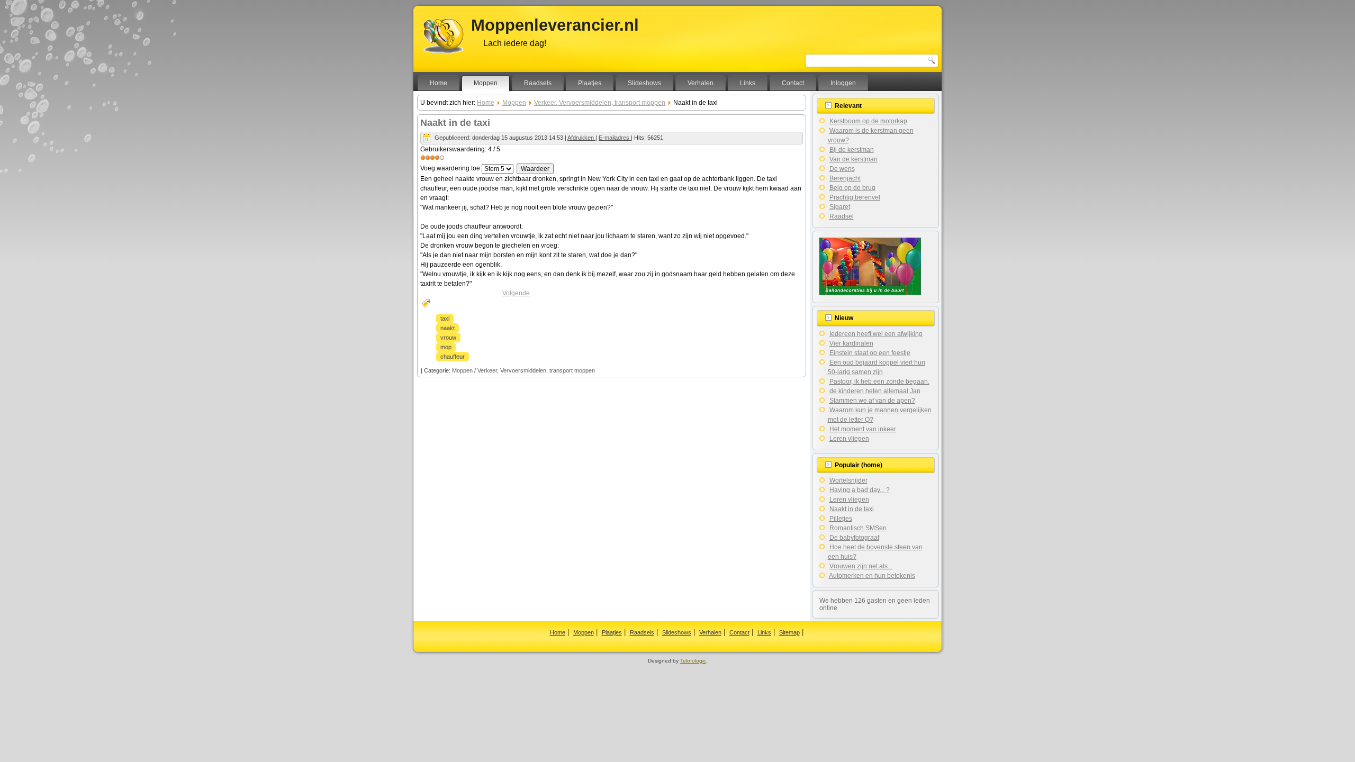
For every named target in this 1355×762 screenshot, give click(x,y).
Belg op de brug (852, 188)
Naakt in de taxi (455, 122)
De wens (842, 169)
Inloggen (843, 83)
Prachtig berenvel (854, 197)
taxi (444, 318)
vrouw (448, 337)
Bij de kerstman (851, 149)
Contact (793, 83)
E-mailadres (615, 137)
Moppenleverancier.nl (555, 25)
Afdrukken (581, 137)
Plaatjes (589, 83)
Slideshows (644, 83)
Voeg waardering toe (450, 168)
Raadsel (841, 216)
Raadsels (538, 83)
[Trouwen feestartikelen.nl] (870, 292)
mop (445, 347)
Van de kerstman (853, 159)
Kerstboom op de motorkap (868, 121)
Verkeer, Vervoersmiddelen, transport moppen (599, 102)
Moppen (486, 83)
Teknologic (693, 661)
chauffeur (452, 356)
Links (747, 83)
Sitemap (789, 632)
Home (438, 83)
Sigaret (839, 207)
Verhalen (700, 83)
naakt (447, 328)
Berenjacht (845, 178)
